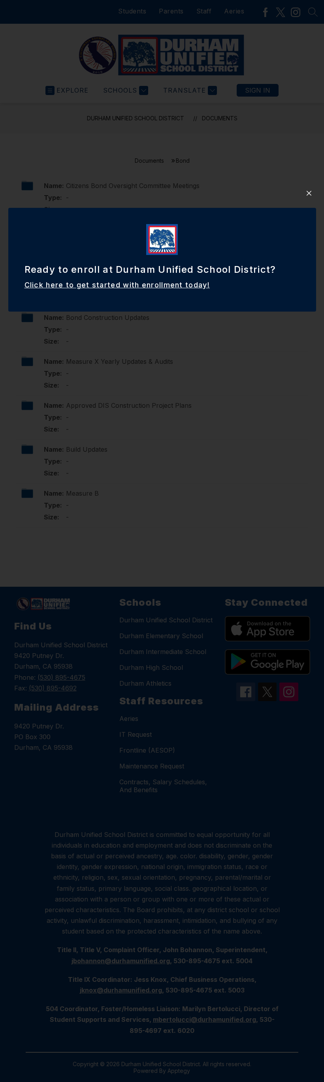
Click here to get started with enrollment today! (117, 285)
